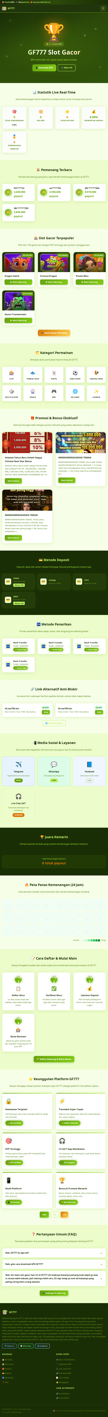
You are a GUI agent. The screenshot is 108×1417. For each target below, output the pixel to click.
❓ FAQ (5, 1382)
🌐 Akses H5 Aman (54, 723)
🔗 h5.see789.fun (62, 1398)
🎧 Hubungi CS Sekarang (54, 1293)
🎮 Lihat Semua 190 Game (54, 333)
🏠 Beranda (7, 1359)
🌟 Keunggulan (62, 1382)
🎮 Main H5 (66, 67)
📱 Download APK (44, 67)
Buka (46, 712)
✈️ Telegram (9, 1346)
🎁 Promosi (7, 1368)
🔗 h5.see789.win (63, 1393)
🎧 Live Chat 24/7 (63, 1368)
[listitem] (54, 1253)
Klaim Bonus (13, 481)
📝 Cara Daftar (62, 1377)
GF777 (11, 8)
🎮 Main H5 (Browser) (65, 1359)
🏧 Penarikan (7, 1377)
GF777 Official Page (14, 1412)
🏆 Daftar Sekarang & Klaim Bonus (54, 1059)
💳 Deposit (6, 1373)
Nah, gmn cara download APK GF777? (24, 1264)
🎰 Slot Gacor (8, 1364)
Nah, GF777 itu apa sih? (17, 1252)
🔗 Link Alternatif (63, 1373)
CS (64, 1214)
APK (44, 1214)
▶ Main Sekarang (18, 282)
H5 (54, 1214)
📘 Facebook (42, 1346)
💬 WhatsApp (25, 1346)
